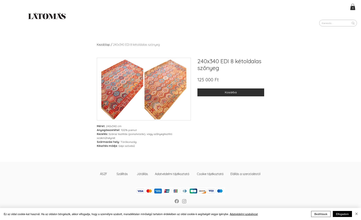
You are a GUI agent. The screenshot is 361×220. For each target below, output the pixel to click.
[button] (352, 7)
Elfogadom (342, 214)
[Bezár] (356, 214)
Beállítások (320, 214)
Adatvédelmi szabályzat (244, 214)
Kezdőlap (103, 44)
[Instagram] (184, 201)
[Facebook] (177, 201)
